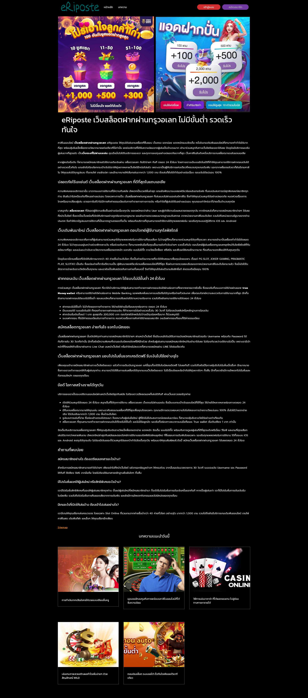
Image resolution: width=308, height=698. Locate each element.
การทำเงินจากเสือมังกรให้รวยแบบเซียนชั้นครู (85, 600)
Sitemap (63, 527)
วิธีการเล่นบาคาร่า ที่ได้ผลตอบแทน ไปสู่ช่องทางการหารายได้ (216, 601)
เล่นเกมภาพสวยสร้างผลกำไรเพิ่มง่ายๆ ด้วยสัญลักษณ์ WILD (85, 676)
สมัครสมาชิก (235, 7)
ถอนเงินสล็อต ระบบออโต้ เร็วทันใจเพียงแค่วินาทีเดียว (153, 676)
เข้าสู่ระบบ (209, 7)
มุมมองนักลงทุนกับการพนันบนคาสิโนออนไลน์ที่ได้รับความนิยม (154, 601)
